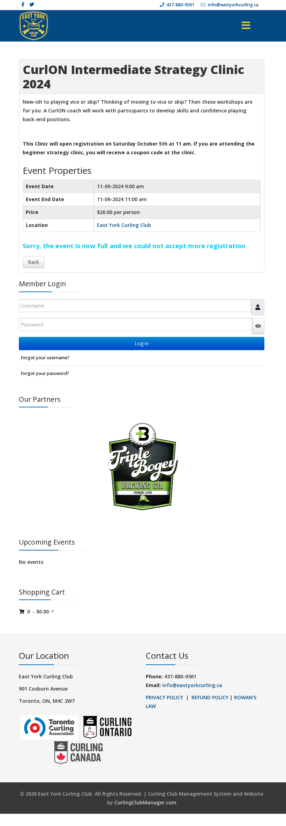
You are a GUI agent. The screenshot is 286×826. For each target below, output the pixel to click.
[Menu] (237, 26)
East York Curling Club (124, 225)
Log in (142, 343)
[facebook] (22, 4)
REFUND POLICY (209, 697)
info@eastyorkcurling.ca (233, 5)
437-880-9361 (180, 5)
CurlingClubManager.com (145, 802)
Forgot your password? (45, 373)
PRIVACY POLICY (164, 697)
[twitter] (31, 4)
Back (33, 262)
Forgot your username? (45, 358)
